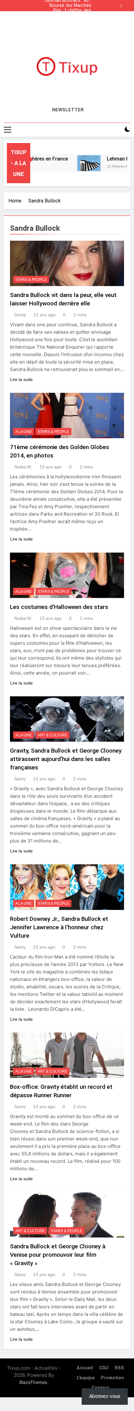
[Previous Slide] (118, 4)
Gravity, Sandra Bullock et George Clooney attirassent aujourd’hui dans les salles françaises (66, 759)
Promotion (112, 1378)
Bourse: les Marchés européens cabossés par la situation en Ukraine (69, 5)
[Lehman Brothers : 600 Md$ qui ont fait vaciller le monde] (82, 163)
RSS (119, 1368)
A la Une (23, 431)
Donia (20, 314)
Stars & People (31, 279)
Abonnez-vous (104, 1396)
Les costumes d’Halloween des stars (59, 606)
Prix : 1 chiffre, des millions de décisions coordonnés (70, 10)
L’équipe (86, 1378)
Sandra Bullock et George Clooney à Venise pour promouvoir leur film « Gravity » (57, 1255)
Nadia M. (23, 466)
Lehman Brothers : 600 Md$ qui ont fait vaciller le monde (67, 20)
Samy (20, 778)
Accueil (85, 1368)
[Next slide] (127, 4)
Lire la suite (21, 379)
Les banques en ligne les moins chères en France (70, 15)
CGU (103, 1368)
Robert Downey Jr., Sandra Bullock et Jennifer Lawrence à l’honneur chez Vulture (59, 927)
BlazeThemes (33, 1382)
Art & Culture (52, 735)
